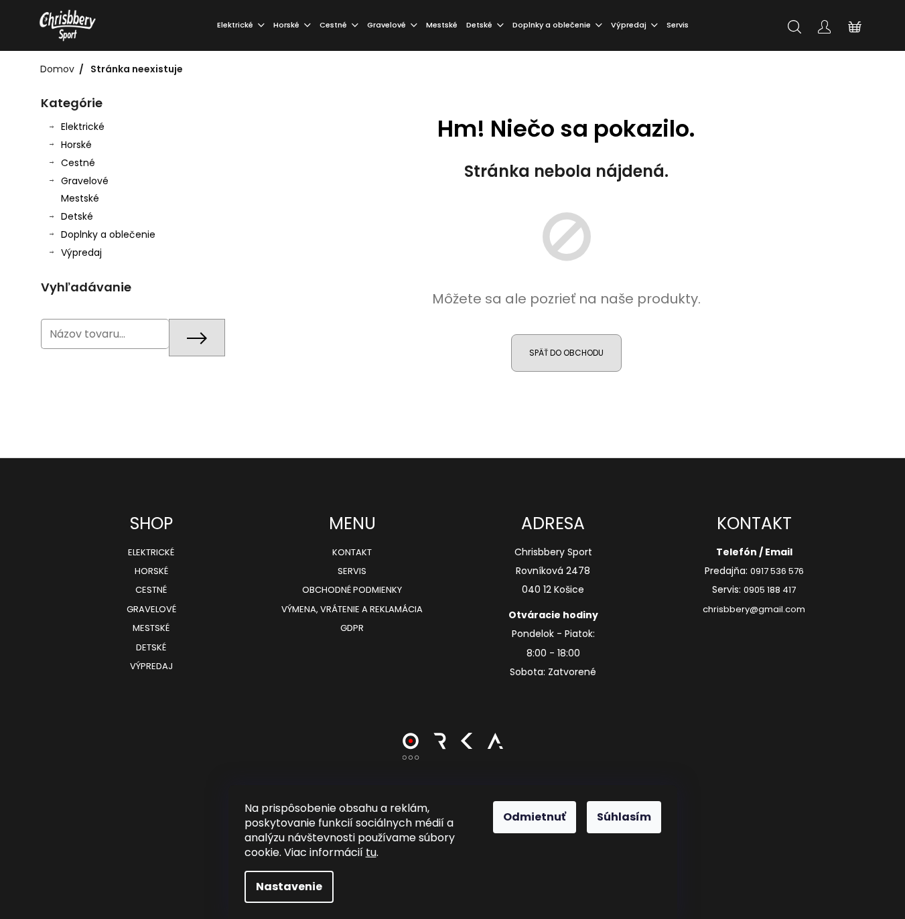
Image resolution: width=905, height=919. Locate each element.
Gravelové (85, 181)
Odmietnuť (534, 817)
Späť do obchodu (566, 352)
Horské (76, 144)
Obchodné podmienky (352, 590)
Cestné (78, 162)
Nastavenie (289, 886)
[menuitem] (241, 25)
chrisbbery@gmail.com (754, 610)
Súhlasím (624, 817)
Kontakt (352, 553)
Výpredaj (81, 252)
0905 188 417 (770, 590)
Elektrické (83, 126)
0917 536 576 (777, 571)
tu (371, 852)
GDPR (352, 628)
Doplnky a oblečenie (108, 234)
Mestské (80, 198)
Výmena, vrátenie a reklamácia (352, 610)
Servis (352, 571)
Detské (77, 216)
